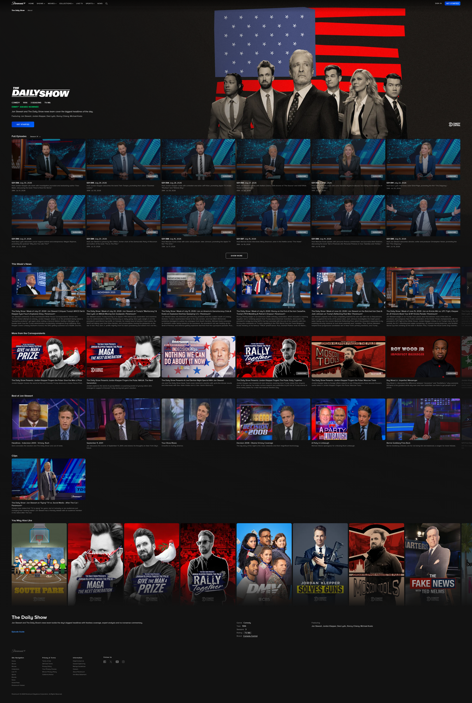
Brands (14, 677)
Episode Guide (18, 632)
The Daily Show (18, 10)
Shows (14, 664)
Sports (14, 674)
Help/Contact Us (78, 661)
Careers (75, 669)
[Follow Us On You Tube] (117, 662)
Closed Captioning (79, 664)
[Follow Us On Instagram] (123, 662)
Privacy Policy (47, 666)
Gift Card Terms (47, 664)
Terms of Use (46, 661)
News (99, 3)
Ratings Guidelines (79, 666)
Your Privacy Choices (49, 669)
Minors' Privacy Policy (49, 672)
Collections (15, 669)
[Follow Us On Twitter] (110, 661)
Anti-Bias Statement (79, 674)
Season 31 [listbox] (34, 136)
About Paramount (79, 672)
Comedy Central (250, 636)
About (30, 10)
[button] (48, 297)
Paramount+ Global (18, 685)
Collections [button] (65, 3)
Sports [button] (89, 3)
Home (31, 3)
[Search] (106, 3)
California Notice (47, 674)
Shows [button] (40, 3)
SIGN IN (438, 3)
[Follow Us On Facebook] (104, 662)
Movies (14, 666)
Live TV (79, 3)
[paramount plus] (19, 3)
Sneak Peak (16, 682)
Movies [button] (51, 3)
